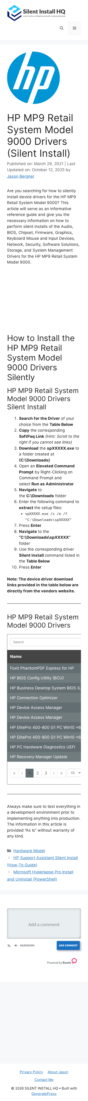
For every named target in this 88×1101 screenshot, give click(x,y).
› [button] (53, 773)
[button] (61, 28)
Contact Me (44, 1079)
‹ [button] (22, 773)
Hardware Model (29, 850)
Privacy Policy (31, 1072)
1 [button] (30, 773)
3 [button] (46, 773)
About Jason (58, 1072)
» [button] (61, 773)
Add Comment (68, 945)
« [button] (14, 773)
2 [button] (37, 773)
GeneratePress (44, 1093)
